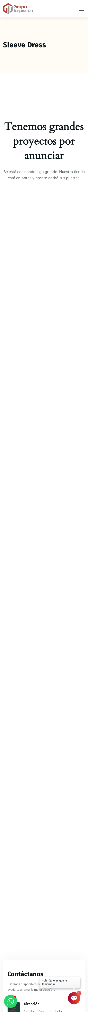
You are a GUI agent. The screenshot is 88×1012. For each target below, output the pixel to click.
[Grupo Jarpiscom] (19, 8)
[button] (10, 1001)
